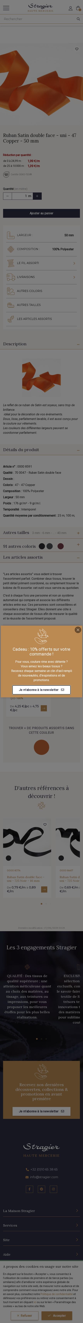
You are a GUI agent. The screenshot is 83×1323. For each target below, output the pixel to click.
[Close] (78, 630)
